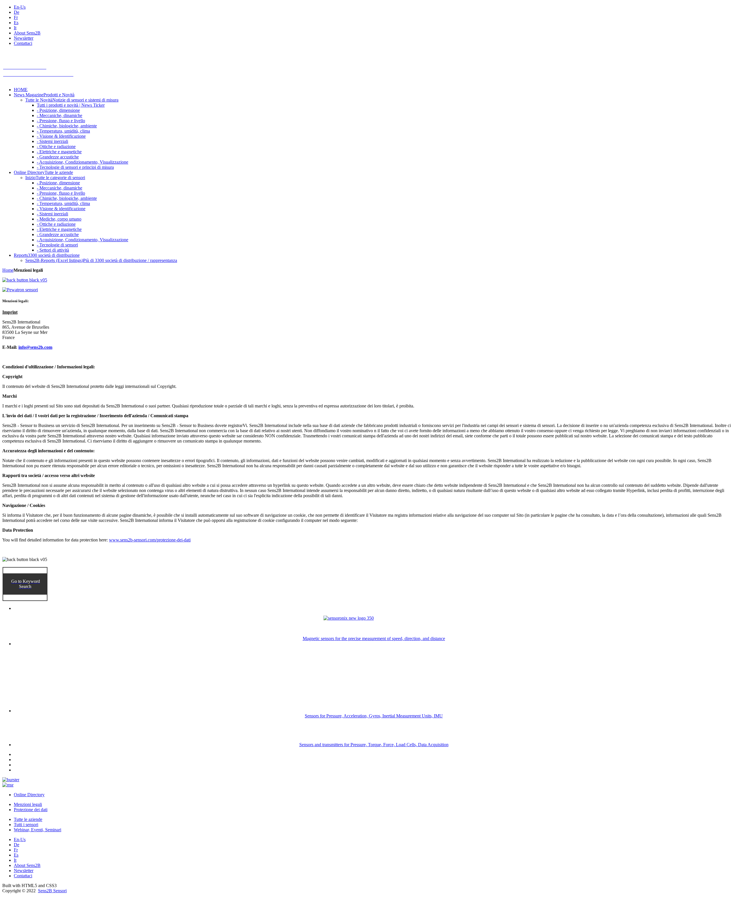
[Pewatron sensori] (20, 289)
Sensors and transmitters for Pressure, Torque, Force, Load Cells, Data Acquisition (373, 744)
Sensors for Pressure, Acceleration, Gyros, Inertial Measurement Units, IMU (374, 715)
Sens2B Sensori (52, 890)
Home (8, 270)
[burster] (10, 779)
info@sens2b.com (35, 347)
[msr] (8, 784)
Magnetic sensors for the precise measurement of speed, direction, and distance (374, 638)
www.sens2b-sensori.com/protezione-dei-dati (150, 539)
